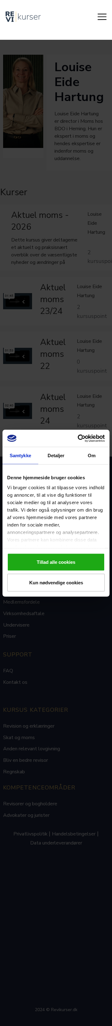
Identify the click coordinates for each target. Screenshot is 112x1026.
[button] (102, 17)
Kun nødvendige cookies (56, 582)
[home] (23, 17)
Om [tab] (92, 455)
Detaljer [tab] (56, 455)
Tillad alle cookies (56, 562)
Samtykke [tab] (20, 455)
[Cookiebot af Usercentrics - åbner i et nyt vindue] (79, 438)
